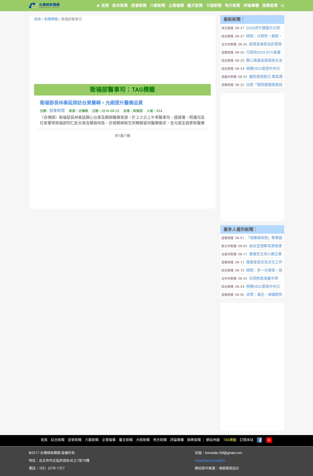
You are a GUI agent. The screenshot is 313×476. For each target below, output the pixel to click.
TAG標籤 (229, 440)
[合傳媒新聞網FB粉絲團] (259, 440)
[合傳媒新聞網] (44, 5)
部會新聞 (138, 5)
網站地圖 (213, 440)
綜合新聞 (120, 5)
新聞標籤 (51, 19)
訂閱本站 (246, 440)
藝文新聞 (195, 5)
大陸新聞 (213, 5)
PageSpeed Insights (210, 461)
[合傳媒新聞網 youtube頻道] (269, 440)
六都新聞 (157, 5)
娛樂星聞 (270, 5)
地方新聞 (232, 5)
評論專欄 (251, 5)
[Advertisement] (122, 54)
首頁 (105, 5)
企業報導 (176, 5)
